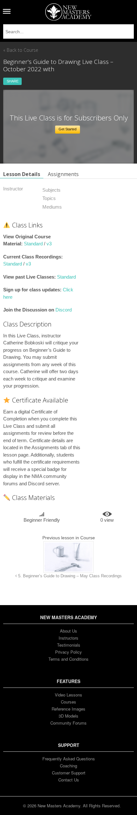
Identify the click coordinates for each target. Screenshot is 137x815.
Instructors (68, 638)
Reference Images (68, 709)
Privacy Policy (68, 652)
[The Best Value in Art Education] (68, 11)
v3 (49, 243)
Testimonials (68, 645)
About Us (68, 631)
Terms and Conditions (68, 659)
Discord (63, 309)
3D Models (68, 716)
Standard (33, 243)
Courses (68, 702)
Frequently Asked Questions (68, 759)
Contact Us (68, 780)
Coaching (68, 766)
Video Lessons (68, 695)
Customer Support (68, 773)
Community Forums (68, 723)
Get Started (67, 129)
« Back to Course (20, 50)
